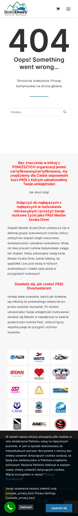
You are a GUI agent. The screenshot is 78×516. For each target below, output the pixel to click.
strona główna (51, 86)
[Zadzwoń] (10, 507)
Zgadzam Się (59, 508)
